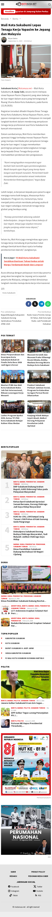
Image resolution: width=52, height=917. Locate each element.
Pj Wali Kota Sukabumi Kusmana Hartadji (24, 658)
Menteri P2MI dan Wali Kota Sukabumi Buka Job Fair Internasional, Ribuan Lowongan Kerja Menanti (12, 390)
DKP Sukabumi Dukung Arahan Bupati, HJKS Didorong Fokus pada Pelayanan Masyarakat (30, 489)
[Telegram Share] (41, 304)
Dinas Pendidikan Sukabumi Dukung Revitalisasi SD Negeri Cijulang (28, 552)
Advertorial (16, 606)
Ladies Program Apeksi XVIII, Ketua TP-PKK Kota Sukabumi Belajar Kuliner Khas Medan (12, 419)
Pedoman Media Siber (38, 876)
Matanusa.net (25, 88)
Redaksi (13, 876)
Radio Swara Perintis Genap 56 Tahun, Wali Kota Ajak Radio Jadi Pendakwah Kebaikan (39, 318)
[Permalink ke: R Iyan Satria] (4, 39)
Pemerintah (31, 482)
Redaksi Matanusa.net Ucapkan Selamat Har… (31, 624)
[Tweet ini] (35, 304)
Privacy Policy (38, 872)
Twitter (39, 886)
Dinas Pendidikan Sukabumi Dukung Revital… (23, 601)
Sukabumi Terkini (20, 547)
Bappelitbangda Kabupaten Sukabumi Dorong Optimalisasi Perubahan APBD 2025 (12, 318)
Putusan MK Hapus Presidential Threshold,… (26, 724)
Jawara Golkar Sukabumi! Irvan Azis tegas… (22, 703)
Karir (13, 872)
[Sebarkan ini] (28, 304)
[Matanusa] (26, 4)
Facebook (15, 886)
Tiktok (15, 895)
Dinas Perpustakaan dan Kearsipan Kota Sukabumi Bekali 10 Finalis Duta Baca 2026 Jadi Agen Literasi (12, 359)
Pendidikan (40, 544)
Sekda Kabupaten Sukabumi (18, 653)
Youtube (39, 891)
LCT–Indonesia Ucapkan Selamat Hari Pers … (29, 612)
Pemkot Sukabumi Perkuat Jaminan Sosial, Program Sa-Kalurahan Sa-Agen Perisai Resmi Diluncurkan (38, 390)
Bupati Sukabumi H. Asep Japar (19, 648)
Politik (17, 701)
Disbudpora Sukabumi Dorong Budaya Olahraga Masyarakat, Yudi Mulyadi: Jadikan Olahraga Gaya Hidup (30, 535)
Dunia (22, 544)
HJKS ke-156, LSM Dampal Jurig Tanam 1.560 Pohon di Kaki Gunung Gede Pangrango (30, 519)
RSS (39, 895)
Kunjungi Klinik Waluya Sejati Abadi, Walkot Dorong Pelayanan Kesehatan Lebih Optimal (38, 420)
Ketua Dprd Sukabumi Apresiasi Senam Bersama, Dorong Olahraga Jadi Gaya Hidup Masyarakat (30, 504)
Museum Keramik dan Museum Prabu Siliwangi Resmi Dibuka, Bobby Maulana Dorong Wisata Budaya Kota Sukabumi (38, 359)
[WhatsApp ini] (48, 304)
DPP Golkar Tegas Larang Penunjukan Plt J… (29, 714)
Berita (16, 482)
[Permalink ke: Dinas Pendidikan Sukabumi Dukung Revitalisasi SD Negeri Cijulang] (26, 580)
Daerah (22, 482)
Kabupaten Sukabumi (15, 638)
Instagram (15, 891)
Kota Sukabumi (9, 293)
